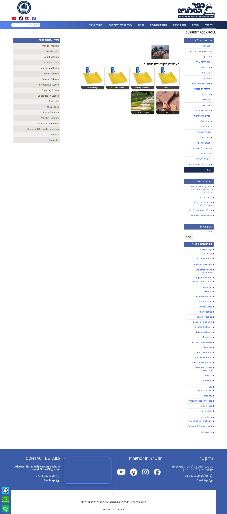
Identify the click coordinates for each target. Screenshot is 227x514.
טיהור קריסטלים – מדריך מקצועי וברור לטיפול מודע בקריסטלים (202, 189)
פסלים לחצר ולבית (202, 116)
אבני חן (207, 56)
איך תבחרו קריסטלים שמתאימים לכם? (203, 204)
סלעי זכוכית (205, 105)
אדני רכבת (205, 67)
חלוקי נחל (206, 72)
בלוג (208, 169)
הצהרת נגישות (95, 25)
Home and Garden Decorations (204, 369)
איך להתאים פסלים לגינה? (200, 210)
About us (207, 253)
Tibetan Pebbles (204, 311)
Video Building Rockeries (200, 421)
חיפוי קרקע (205, 137)
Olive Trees (207, 347)
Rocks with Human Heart (200, 426)
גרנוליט (207, 78)
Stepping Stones (204, 332)
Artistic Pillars (205, 301)
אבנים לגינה (205, 99)
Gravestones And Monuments (204, 271)
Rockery (208, 395)
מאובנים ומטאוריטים (201, 83)
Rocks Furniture (204, 352)
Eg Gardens (206, 411)
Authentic (207, 380)
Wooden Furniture (203, 357)
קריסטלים (206, 94)
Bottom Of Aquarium (202, 281)
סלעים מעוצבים (203, 132)
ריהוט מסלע (205, 121)
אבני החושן (205, 153)
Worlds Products (204, 296)
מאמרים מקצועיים (158, 25)
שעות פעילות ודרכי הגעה (120, 25)
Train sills (207, 337)
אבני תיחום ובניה (203, 62)
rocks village (206, 249)
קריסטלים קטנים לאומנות (199, 164)
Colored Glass (205, 306)
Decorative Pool (204, 390)
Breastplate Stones (203, 327)
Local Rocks (206, 291)
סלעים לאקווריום (202, 110)
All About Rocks (204, 258)
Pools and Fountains (202, 362)
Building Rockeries (203, 264)
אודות (141, 25)
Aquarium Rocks (204, 277)
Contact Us (206, 432)
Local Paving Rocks (202, 322)
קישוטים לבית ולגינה (201, 148)
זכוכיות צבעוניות (203, 159)
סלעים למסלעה (203, 142)
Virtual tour (206, 417)
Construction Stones (202, 342)
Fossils (208, 375)
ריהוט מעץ (205, 126)
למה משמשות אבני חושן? (200, 215)
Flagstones (206, 406)
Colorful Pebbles (204, 317)
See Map (202, 480)
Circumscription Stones (200, 400)
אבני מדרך (206, 45)
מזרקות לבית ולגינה (202, 89)
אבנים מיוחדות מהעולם (200, 51)
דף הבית (209, 25)
